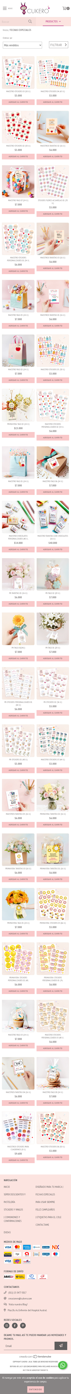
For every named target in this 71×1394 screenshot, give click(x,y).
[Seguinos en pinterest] (23, 1325)
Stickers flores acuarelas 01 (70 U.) (53, 202)
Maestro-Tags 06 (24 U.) (53, 481)
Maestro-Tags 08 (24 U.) (53, 1092)
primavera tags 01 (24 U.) (18, 922)
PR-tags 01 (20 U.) (52, 647)
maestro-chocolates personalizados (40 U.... (18, 537)
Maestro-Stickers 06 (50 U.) (53, 1146)
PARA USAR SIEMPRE (45, 1202)
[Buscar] (30, 21)
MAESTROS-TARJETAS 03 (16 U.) (52, 257)
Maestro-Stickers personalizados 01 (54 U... (18, 259)
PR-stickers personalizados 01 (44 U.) (18, 703)
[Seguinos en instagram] (6, 1325)
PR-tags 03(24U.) (18, 647)
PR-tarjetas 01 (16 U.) (18, 593)
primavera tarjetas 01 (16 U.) (53, 868)
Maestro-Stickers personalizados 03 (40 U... (52, 1036)
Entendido (35, 1389)
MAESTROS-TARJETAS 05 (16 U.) (18, 813)
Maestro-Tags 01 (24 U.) (18, 481)
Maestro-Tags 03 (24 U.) (18, 1034)
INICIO (7, 1187)
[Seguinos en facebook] (15, 1325)
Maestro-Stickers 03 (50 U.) (18, 91)
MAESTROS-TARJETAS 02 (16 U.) (52, 145)
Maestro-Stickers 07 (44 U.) (53, 759)
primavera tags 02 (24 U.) (18, 424)
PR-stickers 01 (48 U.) (18, 759)
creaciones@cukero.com (20, 1298)
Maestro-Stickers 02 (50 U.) (18, 145)
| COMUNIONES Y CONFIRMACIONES (12, 1219)
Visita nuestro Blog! (18, 1304)
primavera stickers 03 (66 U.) (53, 922)
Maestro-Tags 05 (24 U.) (18, 315)
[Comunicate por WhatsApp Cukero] (62, 1365)
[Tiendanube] (35, 1358)
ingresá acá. (56, 1366)
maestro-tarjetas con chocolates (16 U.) (52, 537)
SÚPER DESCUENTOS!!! (15, 1194)
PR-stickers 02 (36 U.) (53, 702)
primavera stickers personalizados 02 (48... (18, 979)
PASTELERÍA (9, 1202)
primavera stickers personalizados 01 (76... (52, 979)
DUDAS (7, 1232)
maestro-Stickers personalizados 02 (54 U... (52, 425)
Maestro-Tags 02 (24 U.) (18, 369)
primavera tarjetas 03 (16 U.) (18, 868)
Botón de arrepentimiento (35, 1370)
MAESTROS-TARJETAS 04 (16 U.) (18, 1092)
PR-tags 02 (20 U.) (52, 593)
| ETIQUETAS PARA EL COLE (48, 1217)
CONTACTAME (42, 1224)
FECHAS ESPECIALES (45, 1194)
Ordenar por (7, 37)
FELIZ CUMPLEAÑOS (45, 1209)
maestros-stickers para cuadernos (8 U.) (18, 1148)
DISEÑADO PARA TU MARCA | (49, 1187)
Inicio (5, 30)
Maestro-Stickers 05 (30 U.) (53, 369)
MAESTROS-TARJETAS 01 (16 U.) (52, 315)
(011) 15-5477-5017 (17, 1292)
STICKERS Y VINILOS (13, 1209)
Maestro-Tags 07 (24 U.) (18, 200)
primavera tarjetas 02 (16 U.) (53, 813)
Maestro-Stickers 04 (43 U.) (53, 91)
